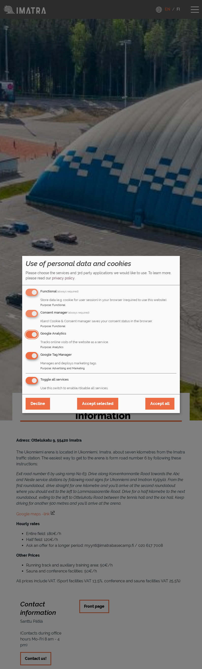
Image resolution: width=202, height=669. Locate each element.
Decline (38, 403)
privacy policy (63, 278)
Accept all (159, 403)
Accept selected (97, 403)
